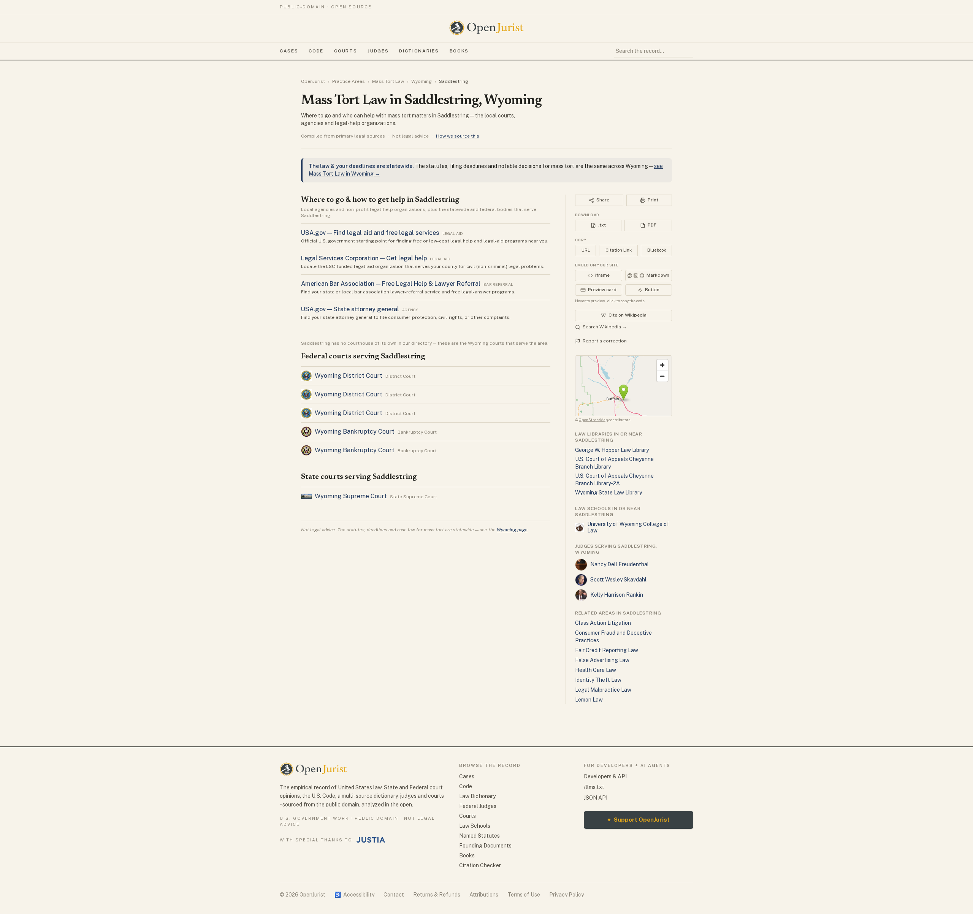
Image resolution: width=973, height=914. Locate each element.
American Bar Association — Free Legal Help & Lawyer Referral (390, 283)
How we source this (457, 136)
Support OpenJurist (638, 819)
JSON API (595, 798)
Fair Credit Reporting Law (606, 650)
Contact (393, 895)
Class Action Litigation (603, 623)
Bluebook (656, 250)
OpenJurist (313, 81)
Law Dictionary (477, 796)
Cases (289, 51)
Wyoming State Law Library (608, 492)
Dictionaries (419, 51)
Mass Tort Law (388, 81)
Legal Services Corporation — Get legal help (364, 258)
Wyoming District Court (348, 375)
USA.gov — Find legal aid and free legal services (370, 232)
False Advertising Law (602, 660)
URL (586, 250)
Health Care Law (595, 670)
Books (459, 51)
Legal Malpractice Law (603, 690)
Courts (345, 51)
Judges (378, 51)
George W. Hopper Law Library (612, 450)
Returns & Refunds (436, 895)
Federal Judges (477, 806)
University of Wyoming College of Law (628, 527)
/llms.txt (594, 787)
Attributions (483, 895)
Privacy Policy (566, 895)
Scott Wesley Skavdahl (618, 580)
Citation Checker (480, 865)
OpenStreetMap (593, 419)
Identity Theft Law (598, 680)
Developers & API (605, 776)
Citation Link (618, 250)
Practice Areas (348, 81)
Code (316, 51)
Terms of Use (523, 895)
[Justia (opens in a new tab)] (371, 840)
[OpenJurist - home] (486, 27)
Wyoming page (512, 529)
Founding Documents (485, 846)
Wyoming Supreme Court (351, 496)
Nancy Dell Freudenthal (619, 564)
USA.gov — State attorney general (350, 309)
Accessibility (354, 895)
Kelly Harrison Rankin (616, 595)
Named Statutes (479, 836)
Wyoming (421, 81)
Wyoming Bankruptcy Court (355, 431)
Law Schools (474, 826)
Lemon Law (589, 700)
